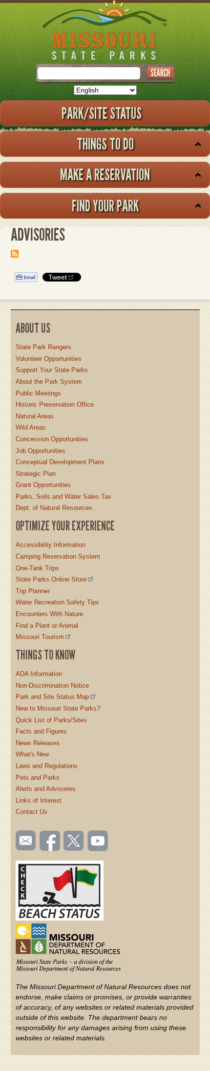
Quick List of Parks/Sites (51, 720)
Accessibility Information (50, 544)
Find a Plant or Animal (47, 625)
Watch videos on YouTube (98, 841)
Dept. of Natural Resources (54, 507)
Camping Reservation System (58, 556)
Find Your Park (105, 205)
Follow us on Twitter (72, 841)
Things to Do (105, 143)
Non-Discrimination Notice (52, 685)
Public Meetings (38, 393)
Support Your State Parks (52, 370)
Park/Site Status (102, 113)
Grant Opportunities (43, 485)
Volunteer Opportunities (49, 358)
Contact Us (31, 811)
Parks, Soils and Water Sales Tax (63, 496)
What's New (32, 754)
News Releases (38, 743)
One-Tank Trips (37, 568)
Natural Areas (35, 416)
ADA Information (39, 673)
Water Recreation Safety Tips (57, 602)
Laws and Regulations (47, 766)
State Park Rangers (43, 347)
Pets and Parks (38, 777)
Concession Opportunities (52, 439)
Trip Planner (33, 591)
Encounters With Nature (49, 614)
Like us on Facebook (50, 841)
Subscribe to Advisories (15, 254)
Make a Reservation (105, 174)
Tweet (57, 277)
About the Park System (49, 381)
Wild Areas (31, 427)
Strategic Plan (36, 473)
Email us (24, 840)
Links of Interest (39, 800)
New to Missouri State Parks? (58, 708)
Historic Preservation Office (55, 404)
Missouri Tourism (40, 636)
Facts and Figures (41, 731)
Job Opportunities (40, 450)
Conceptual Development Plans (60, 462)
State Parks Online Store (51, 579)
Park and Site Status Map (52, 696)
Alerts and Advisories (46, 788)
